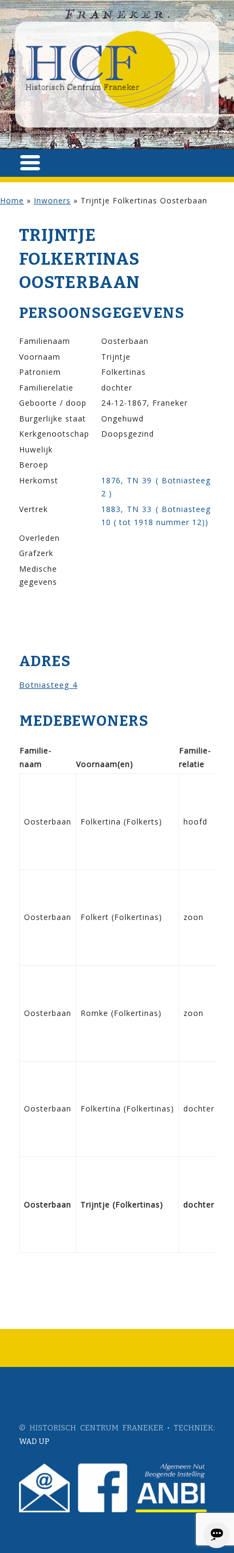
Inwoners (52, 200)
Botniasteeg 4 (48, 684)
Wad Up (34, 1441)
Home (12, 200)
